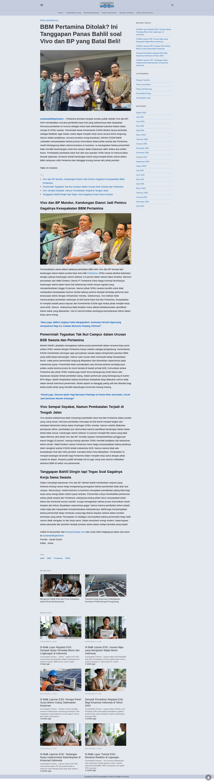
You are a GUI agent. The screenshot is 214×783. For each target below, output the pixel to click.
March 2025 (141, 188)
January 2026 (141, 144)
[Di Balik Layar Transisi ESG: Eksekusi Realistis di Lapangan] (105, 734)
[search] (172, 5)
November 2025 (142, 153)
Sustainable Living (73, 13)
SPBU (67, 558)
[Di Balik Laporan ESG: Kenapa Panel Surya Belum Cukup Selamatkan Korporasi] (60, 680)
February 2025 (142, 193)
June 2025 (140, 175)
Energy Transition (127, 13)
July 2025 (140, 170)
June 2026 (140, 121)
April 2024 (140, 206)
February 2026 (142, 139)
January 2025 (141, 197)
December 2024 (142, 202)
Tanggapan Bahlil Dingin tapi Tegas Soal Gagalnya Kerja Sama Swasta (78, 194)
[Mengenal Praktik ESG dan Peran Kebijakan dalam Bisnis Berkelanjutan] (60, 585)
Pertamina (92, 273)
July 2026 (140, 117)
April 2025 (140, 184)
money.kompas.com (75, 532)
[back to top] (208, 777)
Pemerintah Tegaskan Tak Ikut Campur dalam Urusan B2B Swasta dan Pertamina (83, 187)
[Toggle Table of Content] (42, 175)
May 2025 (140, 179)
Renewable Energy (91, 13)
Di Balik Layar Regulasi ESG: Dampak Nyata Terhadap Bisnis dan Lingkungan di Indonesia (60, 650)
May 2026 (140, 126)
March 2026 (141, 135)
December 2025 (142, 148)
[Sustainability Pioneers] (106, 5)
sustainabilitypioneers (53, 535)
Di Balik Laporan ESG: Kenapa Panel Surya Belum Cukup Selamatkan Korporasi (60, 702)
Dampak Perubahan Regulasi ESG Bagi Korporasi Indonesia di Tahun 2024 (104, 702)
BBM (49, 558)
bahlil (42, 558)
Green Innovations (109, 13)
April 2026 (140, 130)
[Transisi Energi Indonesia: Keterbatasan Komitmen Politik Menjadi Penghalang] (105, 585)
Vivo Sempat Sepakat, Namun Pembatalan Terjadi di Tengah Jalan (75, 190)
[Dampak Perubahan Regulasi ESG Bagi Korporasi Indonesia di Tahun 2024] (105, 680)
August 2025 (141, 166)
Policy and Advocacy (145, 13)
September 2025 (142, 162)
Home (60, 13)
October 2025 (141, 157)
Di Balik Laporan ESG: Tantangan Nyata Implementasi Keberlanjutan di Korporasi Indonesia (60, 757)
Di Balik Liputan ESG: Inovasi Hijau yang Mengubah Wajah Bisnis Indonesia (104, 650)
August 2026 (141, 113)
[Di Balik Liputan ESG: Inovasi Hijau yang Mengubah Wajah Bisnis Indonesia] (105, 627)
